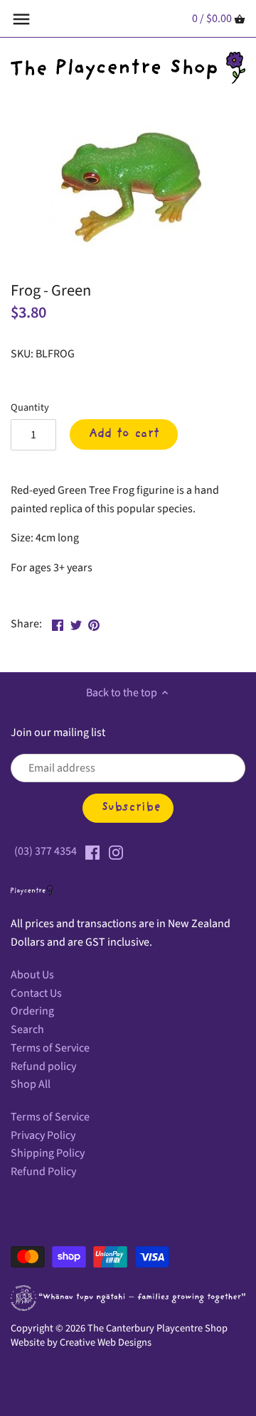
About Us (32, 975)
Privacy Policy (43, 1135)
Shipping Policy (48, 1153)
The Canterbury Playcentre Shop (157, 1328)
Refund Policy (43, 1171)
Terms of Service (50, 1048)
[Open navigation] (21, 19)
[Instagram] (116, 851)
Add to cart (124, 434)
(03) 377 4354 (45, 851)
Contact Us (36, 993)
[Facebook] (92, 851)
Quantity (30, 407)
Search (27, 1029)
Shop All (30, 1084)
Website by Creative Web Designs (81, 1342)
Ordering (32, 1011)
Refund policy (43, 1066)
